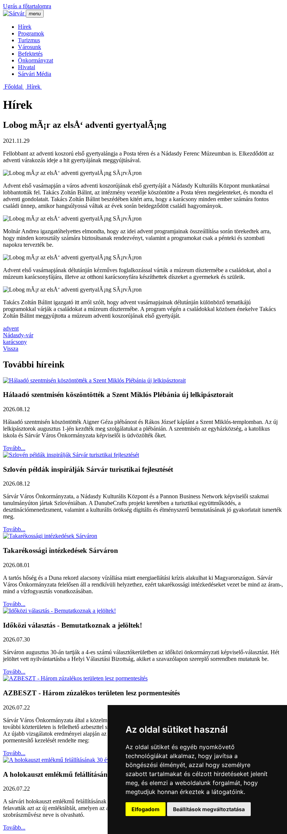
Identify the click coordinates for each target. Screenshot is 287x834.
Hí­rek (24, 27)
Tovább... (14, 448)
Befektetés (30, 53)
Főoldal (13, 86)
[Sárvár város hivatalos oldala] (14, 13)
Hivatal (26, 67)
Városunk (29, 47)
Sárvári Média (34, 74)
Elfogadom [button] (146, 809)
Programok (31, 33)
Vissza (10, 348)
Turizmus (29, 40)
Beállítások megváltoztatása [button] (209, 809)
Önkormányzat (35, 60)
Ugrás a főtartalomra (27, 6)
